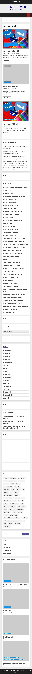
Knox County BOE (19, 498)
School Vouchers (8, 633)
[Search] (23, 15)
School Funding (8, 515)
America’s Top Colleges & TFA (10, 277)
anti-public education (10, 481)
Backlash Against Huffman (10, 309)
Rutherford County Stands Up (11, 283)
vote (5, 523)
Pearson (6, 506)
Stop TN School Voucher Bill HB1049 (12, 250)
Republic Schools (18, 512)
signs (16, 515)
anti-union (21, 481)
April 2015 (6, 371)
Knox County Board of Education (12, 44)
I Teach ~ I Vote (16, 7)
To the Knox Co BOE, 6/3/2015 (16, 74)
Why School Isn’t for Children (10, 286)
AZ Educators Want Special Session (12, 211)
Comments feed (7, 551)
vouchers (17, 523)
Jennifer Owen (8, 495)
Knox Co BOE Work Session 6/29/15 (12, 220)
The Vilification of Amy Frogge (11, 214)
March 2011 (6, 398)
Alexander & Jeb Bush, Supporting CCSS (13, 268)
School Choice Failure (8, 193)
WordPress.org (7, 554)
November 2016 (7, 353)
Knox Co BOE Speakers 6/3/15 (11, 226)
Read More (7, 60)
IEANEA (6, 492)
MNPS (6, 504)
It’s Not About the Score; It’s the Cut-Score (14, 238)
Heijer (18, 489)
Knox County (16, 43)
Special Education (9, 518)
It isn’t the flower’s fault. (10, 208)
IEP (11, 492)
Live (28, 15)
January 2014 (6, 389)
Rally (5, 509)
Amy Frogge (21, 478)
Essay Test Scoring (8, 271)
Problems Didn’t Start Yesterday (11, 262)
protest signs (21, 506)
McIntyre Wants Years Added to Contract (14, 196)
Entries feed (6, 548)
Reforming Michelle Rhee (9, 280)
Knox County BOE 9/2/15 (16, 39)
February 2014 (7, 386)
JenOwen (6, 53)
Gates (13, 489)
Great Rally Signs (7, 223)
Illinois (16, 492)
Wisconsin (7, 526)
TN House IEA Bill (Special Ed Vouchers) (13, 241)
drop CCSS (18, 487)
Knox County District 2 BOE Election (12, 253)
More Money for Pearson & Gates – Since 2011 (15, 306)
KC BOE (16, 495)
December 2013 (7, 392)
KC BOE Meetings (8, 43)
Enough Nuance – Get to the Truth (12, 265)
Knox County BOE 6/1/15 (16, 111)
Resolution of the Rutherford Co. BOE (13, 300)
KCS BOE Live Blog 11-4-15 (10, 199)
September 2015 (7, 362)
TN (5, 521)
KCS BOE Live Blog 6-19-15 (10, 202)
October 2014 (6, 374)
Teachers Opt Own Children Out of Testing (14, 294)
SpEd (17, 518)
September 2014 (7, 377)
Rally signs (12, 509)
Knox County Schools (10, 501)
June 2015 (5, 365)
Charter (18, 484)
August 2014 (6, 380)
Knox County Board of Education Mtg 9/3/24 (15, 187)
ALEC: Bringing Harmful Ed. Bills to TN (13, 303)
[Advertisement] (16, 451)
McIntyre (7, 46)
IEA (24, 489)
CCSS (12, 484)
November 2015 (7, 356)
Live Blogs (22, 44)
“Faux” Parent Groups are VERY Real (12, 274)
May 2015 (5, 368)
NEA (22, 504)
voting (10, 523)
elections (6, 489)
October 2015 (6, 359)
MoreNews (24, 670)
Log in (4, 545)
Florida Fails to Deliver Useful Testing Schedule (15, 244)
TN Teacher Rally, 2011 (9, 312)
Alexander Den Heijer (10, 478)
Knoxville (21, 501)
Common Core (8, 487)
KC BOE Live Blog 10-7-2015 (10, 205)
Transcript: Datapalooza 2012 (11, 256)
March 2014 (6, 383)
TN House (11, 521)
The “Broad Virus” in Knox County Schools (14, 247)
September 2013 (7, 395)
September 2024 (7, 350)
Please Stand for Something (10, 232)
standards (24, 518)
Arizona (6, 484)
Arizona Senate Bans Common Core (12, 297)
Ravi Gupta (20, 509)
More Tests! (6, 259)
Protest (13, 506)
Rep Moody (7, 512)
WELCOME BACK (7, 190)
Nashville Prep (14, 504)
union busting (20, 521)
